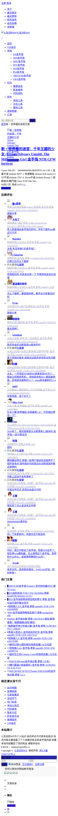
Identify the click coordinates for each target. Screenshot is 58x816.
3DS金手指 (13, 160)
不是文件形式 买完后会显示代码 (24, 489)
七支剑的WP (20, 750)
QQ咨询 (11, 805)
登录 (9, 3)
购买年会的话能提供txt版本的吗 (23, 344)
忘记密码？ (27, 764)
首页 (3, 124)
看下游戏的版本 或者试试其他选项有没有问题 (31, 357)
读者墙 (10, 27)
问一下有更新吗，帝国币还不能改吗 (26, 534)
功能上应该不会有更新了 (20, 476)
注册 (3, 3)
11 (24, 184)
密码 (9, 447)
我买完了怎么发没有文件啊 (21, 505)
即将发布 (12, 19)
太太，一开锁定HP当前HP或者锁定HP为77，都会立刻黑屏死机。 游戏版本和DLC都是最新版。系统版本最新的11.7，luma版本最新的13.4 (31, 376)
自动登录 (16, 764)
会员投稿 (12, 23)
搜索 (32, 120)
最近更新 (12, 16)
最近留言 (12, 12)
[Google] (14, 773)
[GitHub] (16, 773)
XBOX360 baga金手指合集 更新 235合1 (30, 661)
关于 (9, 9)
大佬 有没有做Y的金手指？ (21, 248)
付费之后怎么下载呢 (18, 261)
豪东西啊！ (13, 328)
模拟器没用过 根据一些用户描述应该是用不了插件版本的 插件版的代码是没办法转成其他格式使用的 (31, 463)
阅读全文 (6, 188)
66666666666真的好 (17, 521)
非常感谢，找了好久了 (19, 396)
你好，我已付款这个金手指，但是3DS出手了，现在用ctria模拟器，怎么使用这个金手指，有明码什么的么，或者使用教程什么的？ (32, 553)
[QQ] (5, 773)
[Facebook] (8, 773)
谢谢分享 (12, 213)
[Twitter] (11, 773)
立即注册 (39, 764)
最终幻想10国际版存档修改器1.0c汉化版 (31, 644)
